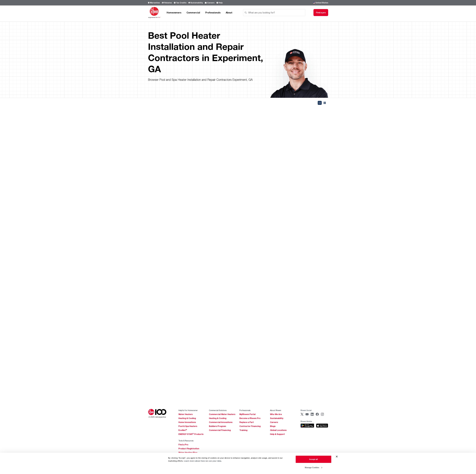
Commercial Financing (220, 430)
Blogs (273, 426)
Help (221, 3)
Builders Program (217, 426)
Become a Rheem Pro (249, 418)
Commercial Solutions (218, 410)
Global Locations (278, 430)
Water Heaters (185, 414)
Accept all (313, 459)
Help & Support (277, 434)
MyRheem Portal (247, 414)
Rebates (168, 3)
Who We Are (276, 414)
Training (243, 430)
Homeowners (174, 12)
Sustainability (196, 3)
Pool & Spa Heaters (187, 426)
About (229, 12)
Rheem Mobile (306, 421)
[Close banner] (337, 456)
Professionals (213, 12)
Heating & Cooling (187, 418)
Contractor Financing (250, 426)
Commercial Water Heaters (222, 414)
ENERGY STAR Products (190, 434)
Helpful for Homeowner (188, 410)
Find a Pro (183, 444)
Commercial (193, 12)
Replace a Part (246, 422)
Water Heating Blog (187, 452)
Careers (210, 3)
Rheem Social (306, 410)
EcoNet (182, 430)
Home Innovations (187, 422)
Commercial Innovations (220, 422)
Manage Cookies (312, 467)
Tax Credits (181, 3)
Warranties (155, 3)
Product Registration (188, 448)
